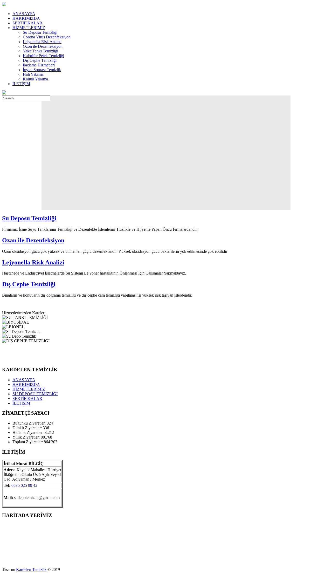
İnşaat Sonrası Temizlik (42, 69)
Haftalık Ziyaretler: (28, 432)
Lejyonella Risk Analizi (42, 41)
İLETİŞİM (21, 83)
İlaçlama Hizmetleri (39, 65)
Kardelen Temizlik (31, 569)
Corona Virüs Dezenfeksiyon (47, 37)
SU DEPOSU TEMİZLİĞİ (35, 394)
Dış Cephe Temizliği (40, 60)
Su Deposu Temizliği (40, 32)
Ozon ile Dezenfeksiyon (43, 46)
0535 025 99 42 (24, 485)
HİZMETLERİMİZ (28, 27)
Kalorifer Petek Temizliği (43, 55)
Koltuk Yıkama (35, 79)
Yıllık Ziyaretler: (26, 437)
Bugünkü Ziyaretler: (29, 423)
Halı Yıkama (33, 74)
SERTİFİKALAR (27, 23)
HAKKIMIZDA (26, 18)
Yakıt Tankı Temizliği (40, 51)
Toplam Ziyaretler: (28, 442)
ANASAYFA (23, 13)
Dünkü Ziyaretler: (27, 428)
